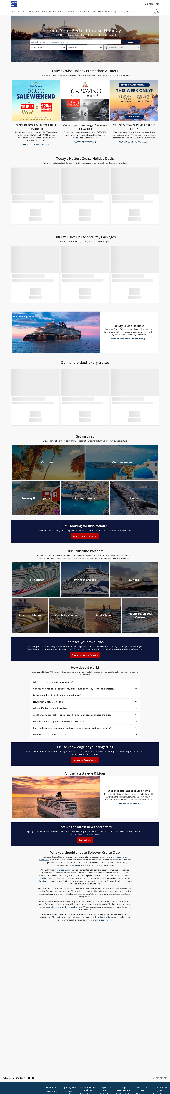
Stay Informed (127, 11)
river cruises (92, 881)
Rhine (109, 881)
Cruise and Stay (65, 11)
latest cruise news (108, 917)
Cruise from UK (47, 11)
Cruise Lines (96, 11)
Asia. (98, 883)
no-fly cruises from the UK (73, 907)
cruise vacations (76, 865)
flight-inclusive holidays (49, 907)
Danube (118, 881)
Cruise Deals (16, 11)
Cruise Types (31, 11)
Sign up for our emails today (64, 917)
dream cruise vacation (102, 920)
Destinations (81, 11)
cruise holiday (65, 870)
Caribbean (43, 881)
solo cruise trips (111, 875)
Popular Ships (111, 11)
